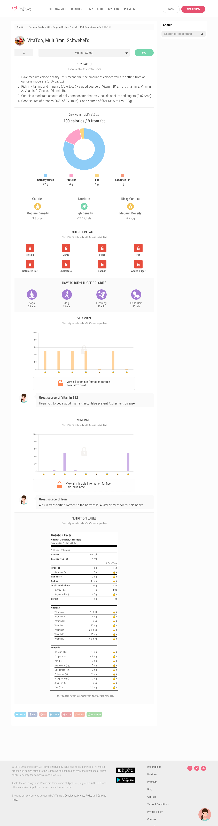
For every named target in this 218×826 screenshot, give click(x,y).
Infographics (154, 766)
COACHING (77, 9)
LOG (144, 52)
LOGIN (171, 9)
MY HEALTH (96, 9)
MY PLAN (113, 9)
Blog (149, 789)
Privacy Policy (84, 795)
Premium (152, 781)
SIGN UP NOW (193, 9)
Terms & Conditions (65, 795)
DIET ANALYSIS (57, 9)
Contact (151, 796)
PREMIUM (129, 9)
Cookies (151, 819)
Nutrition (152, 774)
